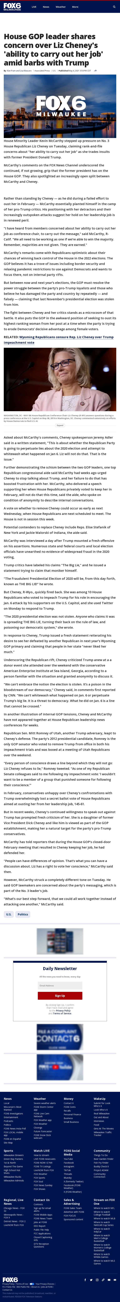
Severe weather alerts (45, 1103)
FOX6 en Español (12, 1138)
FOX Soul (38, 1181)
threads (103, 1279)
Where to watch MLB (104, 1218)
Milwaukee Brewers (14, 1155)
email (115, 1279)
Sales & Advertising (72, 1202)
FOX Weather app (43, 1120)
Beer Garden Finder (103, 1158)
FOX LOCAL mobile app (13, 1134)
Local (6, 1103)
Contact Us (42, 1200)
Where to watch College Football (102, 1213)
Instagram (69, 1166)
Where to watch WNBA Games (102, 1255)
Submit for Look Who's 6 (102, 1104)
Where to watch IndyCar (102, 1230)
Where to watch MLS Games (104, 1262)
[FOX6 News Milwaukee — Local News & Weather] (14, 6)
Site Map (8, 1142)
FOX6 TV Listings (42, 1166)
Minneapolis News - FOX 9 (14, 1216)
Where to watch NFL (104, 1208)
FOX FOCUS (70, 1215)
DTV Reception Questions (41, 1245)
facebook (85, 1279)
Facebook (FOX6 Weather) (72, 1187)
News (8, 1099)
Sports (8, 1151)
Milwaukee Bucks (12, 1176)
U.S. (54, 70)
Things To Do (101, 1155)
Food (96, 1124)
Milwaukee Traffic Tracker (103, 1134)
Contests (38, 1204)
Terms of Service (62, 1013)
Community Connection (99, 1175)
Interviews (99, 1121)
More (75, 6)
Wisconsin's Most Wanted (12, 1108)
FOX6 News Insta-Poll (15, 1128)
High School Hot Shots (12, 1171)
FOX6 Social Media (72, 1152)
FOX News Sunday (43, 1185)
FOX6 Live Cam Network (41, 1115)
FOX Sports (39, 1177)
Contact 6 (69, 1103)
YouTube (68, 1158)
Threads (68, 1173)
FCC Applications (42, 1233)
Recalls (67, 1110)
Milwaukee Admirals (14, 1180)
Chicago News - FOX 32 (14, 1209)
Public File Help (41, 1229)
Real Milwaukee (102, 1113)
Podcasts (8, 1121)
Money (68, 1099)
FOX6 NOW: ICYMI (43, 1162)
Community (102, 1151)
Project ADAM (101, 1170)
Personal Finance (72, 1114)
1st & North (10, 1162)
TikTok (67, 1170)
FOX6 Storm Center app (43, 1108)
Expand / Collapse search (114, 6)
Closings (38, 1127)
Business (68, 1118)
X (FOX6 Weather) (73, 1191)
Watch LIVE (42, 1151)
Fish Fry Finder (101, 1162)
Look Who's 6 (101, 1109)
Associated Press (42, 70)
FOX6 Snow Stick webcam (42, 1136)
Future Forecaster (43, 1131)
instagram (97, 1279)
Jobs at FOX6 (40, 1222)
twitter (91, 1279)
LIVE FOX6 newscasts (44, 1158)
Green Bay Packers (13, 1158)
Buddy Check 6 (101, 1166)
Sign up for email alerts (42, 1209)
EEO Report (39, 1225)
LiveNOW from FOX (44, 1170)
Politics (23, 914)
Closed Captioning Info (43, 1239)
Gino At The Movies (104, 1128)
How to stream (41, 1155)
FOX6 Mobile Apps (43, 1214)
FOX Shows (39, 1188)
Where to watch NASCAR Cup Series (104, 1223)
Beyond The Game (13, 1166)
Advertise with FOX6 (74, 1211)
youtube (109, 1279)
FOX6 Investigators (13, 1113)
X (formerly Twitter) (73, 1181)
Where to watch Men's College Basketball (102, 1238)
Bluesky (68, 1177)
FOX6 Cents (70, 1106)
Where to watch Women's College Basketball (102, 1247)
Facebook (69, 1162)
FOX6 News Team (43, 1218)
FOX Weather (40, 1123)
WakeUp (99, 1099)
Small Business (71, 1121)
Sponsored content (73, 1219)
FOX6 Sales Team (73, 1208)
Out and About (101, 1117)
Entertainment (11, 1117)
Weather (40, 1099)
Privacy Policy (63, 1010)
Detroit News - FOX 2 (14, 1221)
